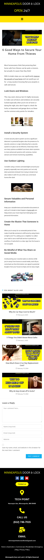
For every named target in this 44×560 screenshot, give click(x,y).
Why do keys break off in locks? (22, 391)
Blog (16, 550)
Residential (29, 547)
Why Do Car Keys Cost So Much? (22, 312)
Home (3, 547)
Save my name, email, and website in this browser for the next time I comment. (21, 449)
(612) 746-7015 (22, 522)
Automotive (11, 547)
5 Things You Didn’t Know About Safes (22, 337)
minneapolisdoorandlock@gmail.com (22, 540)
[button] (22, 19)
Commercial (20, 547)
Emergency (39, 547)
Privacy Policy (25, 550)
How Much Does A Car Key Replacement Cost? (22, 364)
